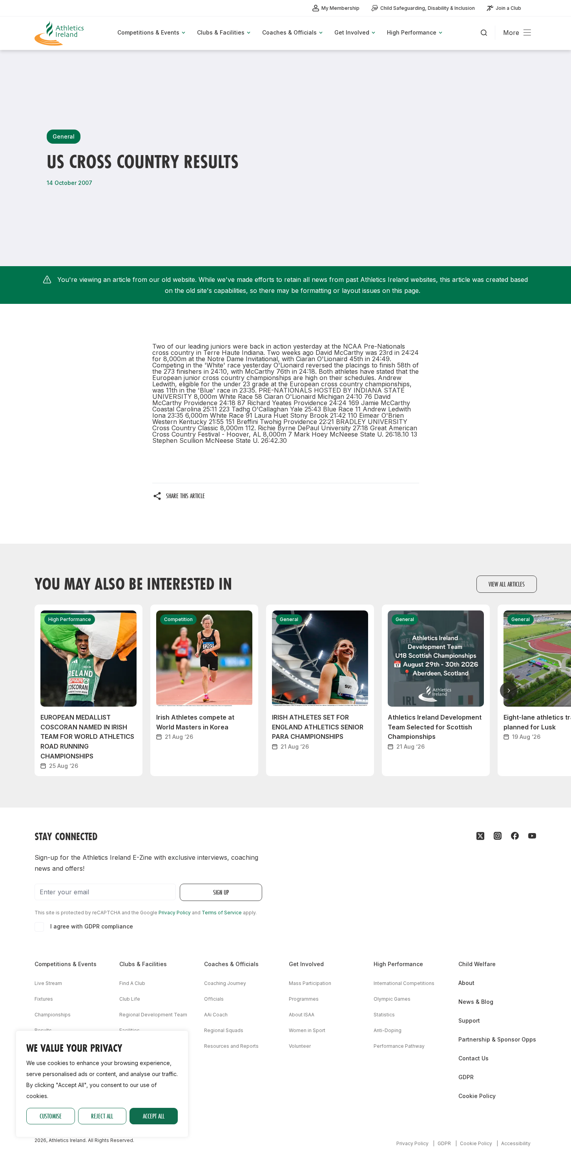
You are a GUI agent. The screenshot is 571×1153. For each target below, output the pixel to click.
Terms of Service (222, 912)
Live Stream (48, 983)
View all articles (507, 583)
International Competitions (404, 983)
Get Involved (306, 964)
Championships (53, 1015)
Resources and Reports (231, 1046)
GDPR (466, 1077)
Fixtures (44, 999)
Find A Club (132, 983)
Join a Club (508, 8)
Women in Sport (307, 1030)
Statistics (384, 1015)
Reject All (102, 1115)
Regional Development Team (153, 1015)
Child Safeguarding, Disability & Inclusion (427, 8)
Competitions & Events (66, 964)
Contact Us (473, 1058)
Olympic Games (392, 999)
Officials (214, 999)
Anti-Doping (387, 1030)
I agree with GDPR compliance (91, 926)
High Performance (398, 964)
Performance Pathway (399, 1046)
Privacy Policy (175, 912)
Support (469, 1020)
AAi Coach (216, 1015)
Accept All (153, 1115)
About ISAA (301, 1015)
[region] (102, 1084)
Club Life (129, 999)
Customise (51, 1115)
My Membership (340, 8)
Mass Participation (310, 983)
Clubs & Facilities (143, 964)
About (466, 982)
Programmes (304, 999)
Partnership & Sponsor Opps (497, 1039)
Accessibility (516, 1143)
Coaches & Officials (231, 964)
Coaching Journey (225, 983)
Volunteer (300, 1046)
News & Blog (475, 1001)
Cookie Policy (477, 1096)
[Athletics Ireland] (60, 33)
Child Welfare (477, 964)
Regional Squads (223, 1030)
